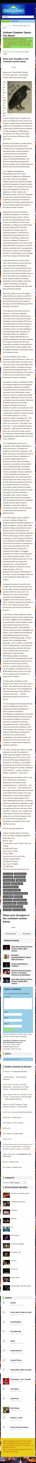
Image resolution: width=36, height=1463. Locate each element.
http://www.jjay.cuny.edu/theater (14, 856)
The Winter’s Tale (16, 1252)
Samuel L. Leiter (16, 1418)
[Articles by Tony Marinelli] (6, 1335)
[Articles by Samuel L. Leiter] (6, 1422)
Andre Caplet (8, 877)
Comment (7, 997)
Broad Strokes (15, 1235)
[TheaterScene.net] (18, 9)
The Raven (7, 910)
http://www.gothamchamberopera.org (16, 869)
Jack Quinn (14, 1389)
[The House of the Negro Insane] (6, 1197)
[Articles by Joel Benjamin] (6, 1326)
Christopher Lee (9, 880)
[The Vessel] (6, 1272)
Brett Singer (14, 1408)
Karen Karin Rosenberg (19, 1427)
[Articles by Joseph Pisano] (6, 1364)
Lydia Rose (14, 1398)
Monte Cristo (14, 1162)
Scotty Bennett (16, 1351)
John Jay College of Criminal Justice (15, 893)
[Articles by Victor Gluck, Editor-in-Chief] (6, 1316)
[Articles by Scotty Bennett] (6, 1355)
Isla (12, 1227)
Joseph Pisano (16, 1360)
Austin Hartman (20, 877)
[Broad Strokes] (6, 1239)
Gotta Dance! (17, 1117)
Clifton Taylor (21, 880)
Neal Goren (7, 900)
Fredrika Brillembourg (11, 887)
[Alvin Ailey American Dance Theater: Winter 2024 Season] (6, 949)
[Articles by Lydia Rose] (6, 1402)
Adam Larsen (8, 874)
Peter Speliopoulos (20, 900)
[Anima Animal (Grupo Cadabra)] (6, 966)
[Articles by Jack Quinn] (6, 1393)
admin (12, 1341)
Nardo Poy (18, 896)
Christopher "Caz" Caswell (20, 1379)
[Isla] (6, 1230)
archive (21, 52)
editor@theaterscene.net (11, 1046)
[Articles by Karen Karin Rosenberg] (6, 1431)
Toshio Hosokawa (19, 910)
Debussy (6, 883)
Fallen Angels (18, 1133)
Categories (6, 1182)
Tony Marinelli (15, 1331)
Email (6, 1018)
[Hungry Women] (6, 1281)
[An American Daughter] (6, 1247)
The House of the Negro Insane (20, 1193)
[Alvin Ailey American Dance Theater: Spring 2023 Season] (6, 982)
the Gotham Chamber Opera (13, 906)
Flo (9, 1128)
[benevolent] (6, 1213)
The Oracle (26, 1149)
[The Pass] (6, 1264)
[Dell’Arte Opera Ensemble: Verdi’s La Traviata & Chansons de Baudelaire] (6, 973)
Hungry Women (15, 1277)
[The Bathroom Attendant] (6, 1205)
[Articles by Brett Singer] (6, 1412)
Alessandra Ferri (20, 874)
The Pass (13, 1260)
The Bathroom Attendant (19, 1071)
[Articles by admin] (6, 1345)
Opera (5, 54)
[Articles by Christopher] (6, 1383)
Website (6, 1024)
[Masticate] (6, 1222)
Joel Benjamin (15, 1322)
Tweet (13, 67)
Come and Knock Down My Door (22, 1112)
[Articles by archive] (6, 1307)
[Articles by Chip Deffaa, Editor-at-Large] (6, 1374)
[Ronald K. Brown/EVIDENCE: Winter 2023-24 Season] (6, 957)
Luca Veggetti (8, 896)
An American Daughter (17, 1244)
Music (27, 52)
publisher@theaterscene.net (12, 1042)
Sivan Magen (22, 903)
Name (6, 1012)
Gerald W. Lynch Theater (12, 890)
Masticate (14, 1218)
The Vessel (14, 1269)
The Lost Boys (18, 1123)
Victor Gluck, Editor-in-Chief (20, 1312)
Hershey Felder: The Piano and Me (21, 1286)
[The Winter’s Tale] (6, 1255)
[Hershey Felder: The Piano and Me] (6, 1289)
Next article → (27, 934)
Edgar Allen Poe (17, 883)
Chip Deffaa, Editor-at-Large (20, 1370)
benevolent (15, 21)
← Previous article (10, 934)
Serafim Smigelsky (10, 903)
